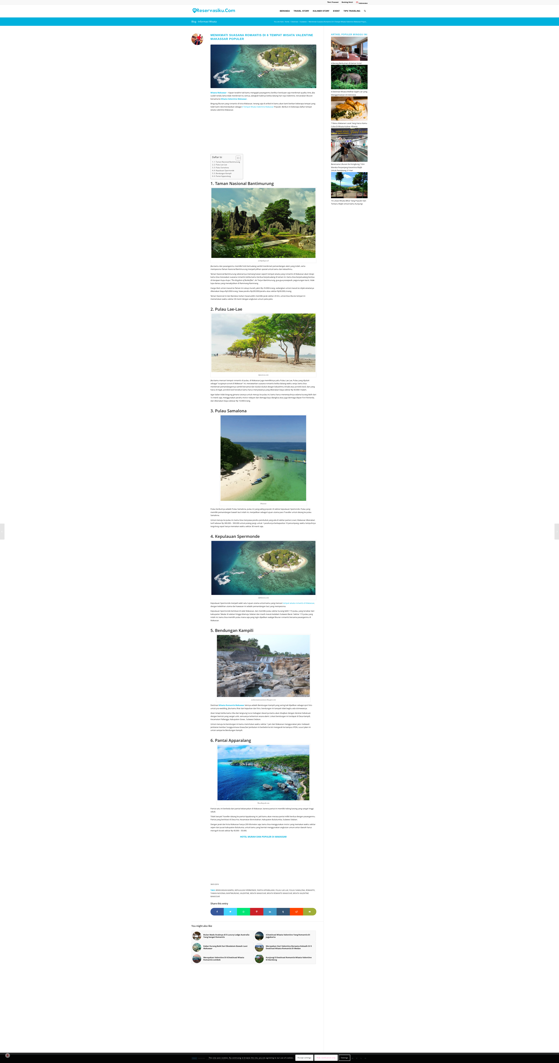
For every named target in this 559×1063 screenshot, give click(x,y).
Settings (344, 1058)
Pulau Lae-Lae (282, 890)
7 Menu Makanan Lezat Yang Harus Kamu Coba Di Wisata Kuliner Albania (349, 125)
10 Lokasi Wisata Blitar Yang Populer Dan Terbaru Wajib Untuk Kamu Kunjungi (348, 202)
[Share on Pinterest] (256, 911)
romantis (310, 890)
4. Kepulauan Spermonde (224, 170)
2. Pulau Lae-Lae (220, 164)
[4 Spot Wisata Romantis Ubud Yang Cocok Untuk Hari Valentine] (2, 532)
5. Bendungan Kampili (222, 173)
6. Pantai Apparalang (222, 176)
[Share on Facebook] (217, 911)
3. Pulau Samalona (221, 167)
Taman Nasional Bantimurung (224, 893)
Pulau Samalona (297, 890)
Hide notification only (326, 1058)
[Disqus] (257, 1010)
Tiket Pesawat (333, 2)
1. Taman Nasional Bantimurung (227, 162)
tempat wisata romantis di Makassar (298, 603)
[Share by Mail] (309, 911)
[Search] (365, 11)
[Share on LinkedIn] (270, 911)
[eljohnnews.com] (263, 66)
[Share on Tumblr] (283, 911)
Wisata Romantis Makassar (279, 893)
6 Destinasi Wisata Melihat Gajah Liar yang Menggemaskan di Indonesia (349, 93)
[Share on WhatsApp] (243, 911)
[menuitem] (333, 2)
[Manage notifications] (7, 1055)
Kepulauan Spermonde (245, 890)
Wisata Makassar (258, 893)
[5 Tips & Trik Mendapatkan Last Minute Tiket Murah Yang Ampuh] (556, 532)
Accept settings (304, 1058)
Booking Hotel (347, 2)
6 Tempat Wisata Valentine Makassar (258, 106)
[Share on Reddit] (296, 911)
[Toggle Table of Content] (236, 158)
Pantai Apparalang (266, 890)
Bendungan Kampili (225, 890)
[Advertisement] (263, 133)
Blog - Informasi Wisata (204, 21)
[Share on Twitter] (230, 911)
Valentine (244, 893)
